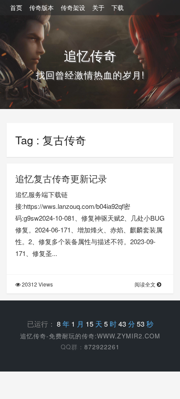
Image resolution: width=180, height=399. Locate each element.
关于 (98, 7)
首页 (16, 7)
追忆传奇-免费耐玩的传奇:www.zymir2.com (90, 335)
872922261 (102, 346)
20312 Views (37, 284)
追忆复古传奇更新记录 (61, 178)
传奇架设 (73, 7)
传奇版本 (41, 7)
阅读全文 (146, 284)
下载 (117, 7)
